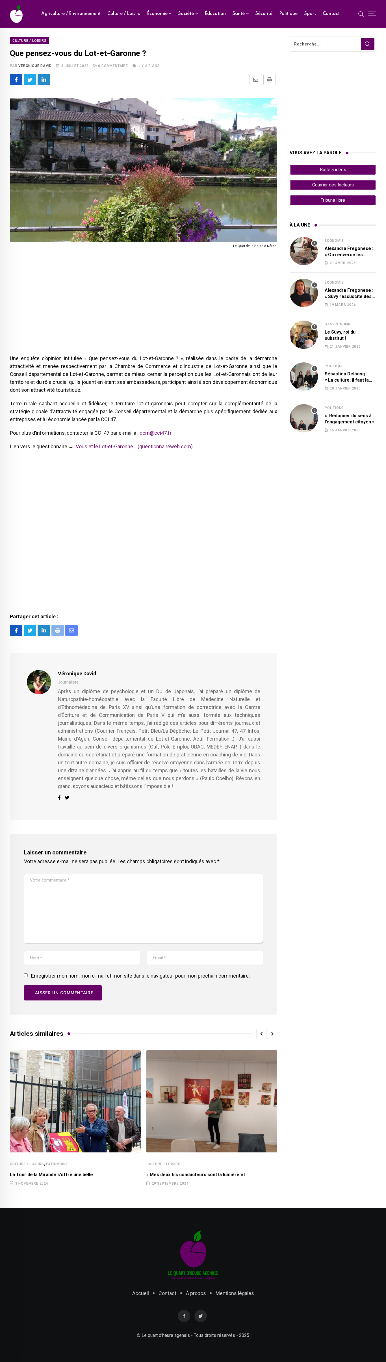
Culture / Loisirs (123, 14)
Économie (157, 14)
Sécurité (263, 14)
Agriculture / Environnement (71, 14)
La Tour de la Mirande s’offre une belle (51, 1174)
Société (186, 14)
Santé (239, 14)
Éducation (215, 14)
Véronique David (35, 66)
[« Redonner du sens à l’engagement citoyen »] (304, 418)
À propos (196, 1293)
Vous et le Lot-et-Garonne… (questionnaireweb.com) (134, 446)
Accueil (140, 1293)
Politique (288, 14)
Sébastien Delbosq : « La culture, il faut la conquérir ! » (347, 380)
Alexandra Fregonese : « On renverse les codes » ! (349, 255)
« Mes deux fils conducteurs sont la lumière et (195, 1174)
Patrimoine (57, 1164)
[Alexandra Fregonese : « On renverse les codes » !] (304, 251)
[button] (261, 1034)
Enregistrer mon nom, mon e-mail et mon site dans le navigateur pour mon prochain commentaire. (140, 976)
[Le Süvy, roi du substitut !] (304, 335)
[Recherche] (361, 13)
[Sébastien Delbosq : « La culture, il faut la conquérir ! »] (304, 376)
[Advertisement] (143, 307)
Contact (331, 14)
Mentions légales (235, 1293)
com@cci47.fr (156, 433)
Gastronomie (338, 324)
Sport (310, 14)
